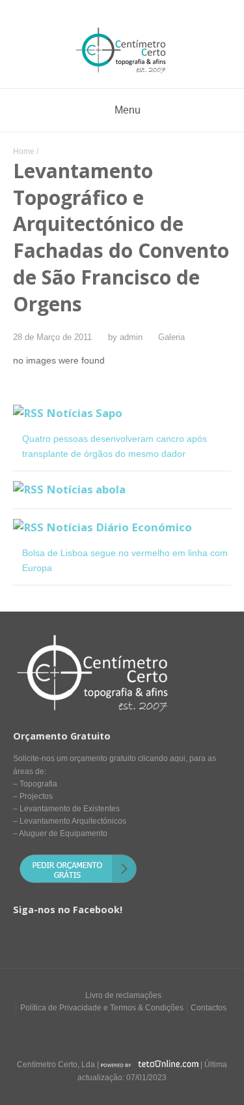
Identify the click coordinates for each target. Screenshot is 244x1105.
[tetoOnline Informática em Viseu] (149, 1064)
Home (23, 151)
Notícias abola (86, 489)
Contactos (208, 1007)
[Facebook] (110, 1032)
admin (131, 337)
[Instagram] (134, 1032)
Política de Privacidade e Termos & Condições (101, 1007)
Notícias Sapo (84, 412)
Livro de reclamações (123, 995)
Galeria (171, 337)
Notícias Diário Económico (119, 527)
